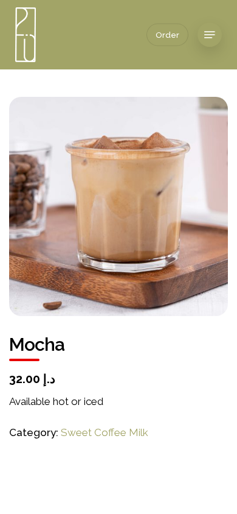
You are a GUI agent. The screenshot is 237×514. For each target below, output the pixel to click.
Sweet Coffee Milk (104, 432)
